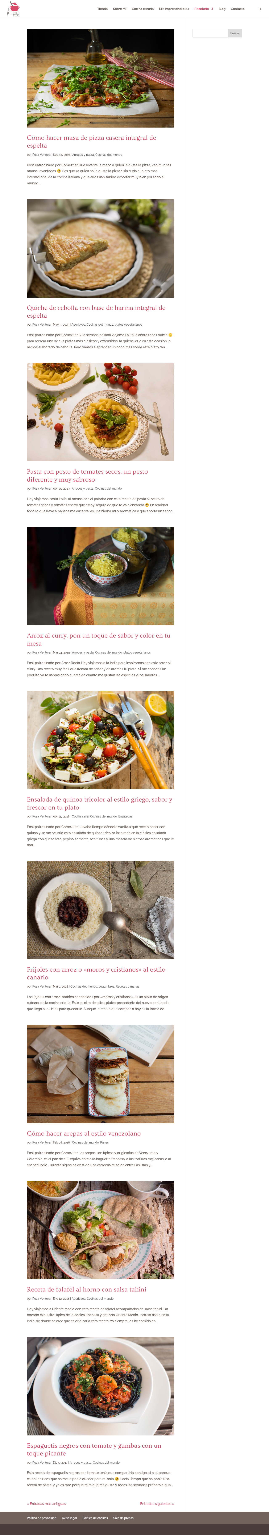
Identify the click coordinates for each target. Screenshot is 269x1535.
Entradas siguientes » (157, 1504)
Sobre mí (120, 9)
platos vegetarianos (128, 324)
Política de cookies (95, 1518)
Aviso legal (69, 1518)
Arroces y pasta (83, 154)
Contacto (238, 9)
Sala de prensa (123, 1518)
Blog (222, 9)
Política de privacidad (42, 1518)
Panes (104, 1142)
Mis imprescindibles (174, 9)
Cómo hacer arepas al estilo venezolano (84, 1133)
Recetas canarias (127, 986)
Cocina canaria (143, 9)
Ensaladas (125, 816)
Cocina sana (80, 816)
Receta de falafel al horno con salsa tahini (86, 1289)
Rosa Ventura (41, 154)
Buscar (235, 33)
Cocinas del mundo (108, 154)
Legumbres (106, 986)
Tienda (102, 9)
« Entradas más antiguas (46, 1504)
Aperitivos (78, 324)
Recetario (201, 9)
